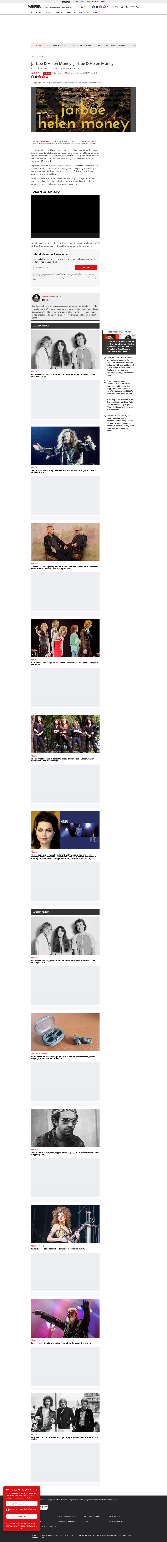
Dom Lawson (59, 73)
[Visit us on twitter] (97, 6)
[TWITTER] (44, 300)
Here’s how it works (94, 83)
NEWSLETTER (84, 12)
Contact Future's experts (67, 1516)
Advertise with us (116, 1521)
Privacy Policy (30, 1525)
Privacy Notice (38, 276)
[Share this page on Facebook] (32, 76)
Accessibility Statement (66, 1521)
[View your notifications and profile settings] (127, 7)
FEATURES (48, 12)
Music (34, 56)
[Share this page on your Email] (47, 76)
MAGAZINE (71, 12)
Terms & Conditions (19, 1526)
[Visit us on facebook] (93, 6)
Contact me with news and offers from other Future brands (22, 1510)
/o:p (90, 246)
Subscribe (110, 7)
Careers (86, 1521)
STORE (95, 12)
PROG (103, 2)
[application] (65, 214)
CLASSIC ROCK (79, 2)
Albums (41, 56)
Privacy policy (114, 1516)
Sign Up (21, 1516)
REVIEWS (59, 12)
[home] (31, 12)
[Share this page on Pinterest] (39, 76)
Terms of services (61, 274)
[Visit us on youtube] (104, 6)
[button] (134, 7)
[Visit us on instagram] (100, 6)
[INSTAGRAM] (48, 300)
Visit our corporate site (108, 1500)
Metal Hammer (71, 73)
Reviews (47, 73)
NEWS (38, 12)
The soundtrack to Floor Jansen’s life (111, 45)
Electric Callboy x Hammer (56, 45)
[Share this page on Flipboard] (43, 76)
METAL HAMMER (92, 2)
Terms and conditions (92, 1516)
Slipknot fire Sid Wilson (82, 45)
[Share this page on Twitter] (36, 76)
